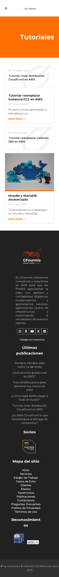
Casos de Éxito (26, 481)
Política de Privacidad (25, 508)
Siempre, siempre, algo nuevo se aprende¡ (29, 364)
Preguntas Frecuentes (26, 504)
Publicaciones (26, 496)
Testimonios (26, 492)
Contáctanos (26, 500)
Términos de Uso (25, 511)
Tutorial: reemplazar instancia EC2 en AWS (25, 97)
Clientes (25, 485)
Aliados (26, 489)
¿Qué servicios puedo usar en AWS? (29, 374)
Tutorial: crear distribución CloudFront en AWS (29, 407)
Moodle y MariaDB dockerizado (22, 197)
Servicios (26, 473)
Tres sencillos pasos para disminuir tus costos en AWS (29, 386)
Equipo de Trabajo (26, 477)
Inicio (25, 470)
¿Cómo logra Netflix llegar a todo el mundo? (29, 397)
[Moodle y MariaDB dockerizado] (29, 171)
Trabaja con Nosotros (32, 339)
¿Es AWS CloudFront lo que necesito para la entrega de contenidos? (29, 419)
